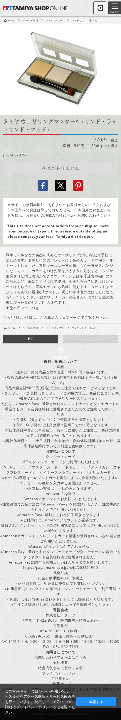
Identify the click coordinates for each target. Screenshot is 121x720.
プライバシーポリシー (60, 673)
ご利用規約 (60, 678)
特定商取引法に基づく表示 (60, 667)
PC (30, 338)
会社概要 (60, 662)
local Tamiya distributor (69, 236)
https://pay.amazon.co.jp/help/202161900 (60, 567)
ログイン (100, 8)
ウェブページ (69, 317)
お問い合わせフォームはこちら (60, 657)
